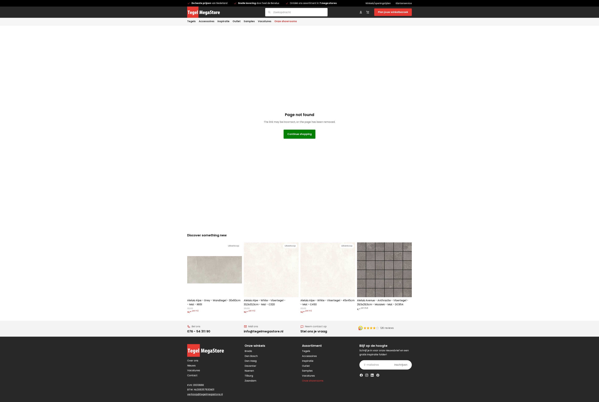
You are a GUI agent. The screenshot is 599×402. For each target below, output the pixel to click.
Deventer (250, 366)
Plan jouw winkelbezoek (393, 12)
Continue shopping (299, 134)
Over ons (192, 360)
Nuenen (249, 371)
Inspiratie (307, 361)
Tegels (306, 351)
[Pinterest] (378, 375)
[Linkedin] (372, 375)
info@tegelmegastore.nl (263, 331)
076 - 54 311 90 (198, 331)
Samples (307, 371)
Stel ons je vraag (313, 331)
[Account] (360, 12)
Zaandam (250, 381)
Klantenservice (404, 3)
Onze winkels (255, 346)
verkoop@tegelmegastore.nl (205, 394)
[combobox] (292, 12)
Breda (248, 351)
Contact (192, 375)
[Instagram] (367, 375)
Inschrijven (400, 365)
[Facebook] (361, 375)
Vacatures (193, 370)
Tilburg (249, 376)
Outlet (306, 366)
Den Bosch (251, 356)
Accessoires (309, 356)
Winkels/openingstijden (378, 3)
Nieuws (191, 365)
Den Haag (251, 361)
